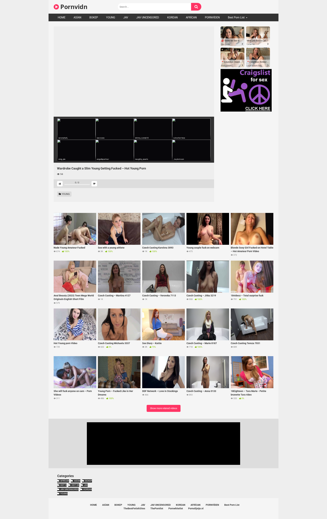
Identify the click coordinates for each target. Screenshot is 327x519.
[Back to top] (315, 508)
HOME (61, 17)
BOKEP (93, 17)
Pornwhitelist (175, 508)
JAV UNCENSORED (147, 17)
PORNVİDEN (212, 17)
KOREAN (172, 17)
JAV (125, 17)
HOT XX (75, 485)
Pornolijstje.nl (196, 508)
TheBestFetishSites (134, 508)
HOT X (63, 485)
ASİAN (77, 17)
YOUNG (110, 17)
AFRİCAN (191, 17)
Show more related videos (163, 408)
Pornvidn (73, 7)
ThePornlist (156, 508)
